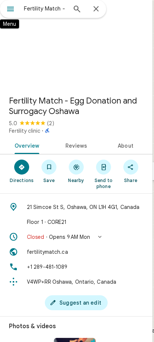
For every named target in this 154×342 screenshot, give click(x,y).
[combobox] (45, 8)
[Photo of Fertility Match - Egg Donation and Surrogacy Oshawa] (76, 45)
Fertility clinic (24, 130)
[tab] (25, 145)
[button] (76, 236)
